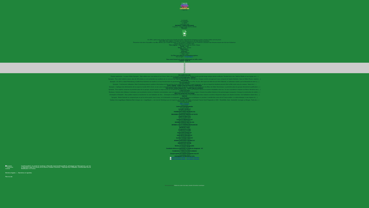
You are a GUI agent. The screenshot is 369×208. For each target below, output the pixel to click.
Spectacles (184, 13)
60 (184, 70)
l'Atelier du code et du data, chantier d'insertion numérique (189, 185)
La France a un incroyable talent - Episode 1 (184, 77)
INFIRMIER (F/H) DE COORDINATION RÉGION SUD (184, 125)
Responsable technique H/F (184, 132)
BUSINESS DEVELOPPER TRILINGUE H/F (184, 140)
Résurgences (81, 166)
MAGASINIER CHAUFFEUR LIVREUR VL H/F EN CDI (184, 114)
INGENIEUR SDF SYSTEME (184, 143)
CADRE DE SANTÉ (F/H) (184, 117)
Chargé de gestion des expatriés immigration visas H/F (184, 153)
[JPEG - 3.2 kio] (184, 36)
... (184, 74)
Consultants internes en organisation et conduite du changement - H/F (184, 148)
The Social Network (184, 83)
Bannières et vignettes (25, 173)
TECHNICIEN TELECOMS (184, 130)
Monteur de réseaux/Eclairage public (184, 146)
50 (184, 68)
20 (184, 64)
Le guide (184, 7)
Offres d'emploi (184, 104)
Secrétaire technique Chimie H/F (184, 138)
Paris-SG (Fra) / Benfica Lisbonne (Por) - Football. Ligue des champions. (184, 88)
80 (184, 72)
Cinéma (184, 15)
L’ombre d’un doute (184, 91)
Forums (184, 11)
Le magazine (184, 6)
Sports (185, 17)
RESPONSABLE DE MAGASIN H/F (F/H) (184, 156)
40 (184, 67)
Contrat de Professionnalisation (184, 106)
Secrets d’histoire (184, 98)
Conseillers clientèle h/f (184, 109)
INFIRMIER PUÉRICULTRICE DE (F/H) (184, 122)
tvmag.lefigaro (188, 56)
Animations (184, 19)
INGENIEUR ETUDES (184, 127)
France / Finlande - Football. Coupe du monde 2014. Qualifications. (184, 85)
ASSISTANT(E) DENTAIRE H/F (184, 135)
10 (184, 63)
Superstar (184, 96)
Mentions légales (10, 173)
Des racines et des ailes (184, 75)
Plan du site (8, 176)
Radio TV (184, 12)
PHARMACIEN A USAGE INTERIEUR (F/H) (184, 111)
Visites (185, 16)
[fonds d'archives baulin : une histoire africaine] (184, 157)
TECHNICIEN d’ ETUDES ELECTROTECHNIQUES (184, 151)
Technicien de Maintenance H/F (184, 119)
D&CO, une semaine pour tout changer (185, 93)
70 (184, 71)
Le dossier (184, 4)
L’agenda (184, 3)
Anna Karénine (184, 80)
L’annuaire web (184, 8)
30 (184, 66)
